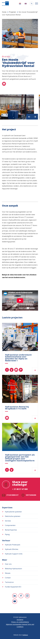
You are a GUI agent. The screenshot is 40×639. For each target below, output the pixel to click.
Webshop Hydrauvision (13, 569)
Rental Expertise (11, 530)
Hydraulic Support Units (13, 554)
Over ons (8, 564)
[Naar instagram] (27, 595)
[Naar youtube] (14, 601)
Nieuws (7, 573)
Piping (7, 534)
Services (8, 521)
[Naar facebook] (21, 595)
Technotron (9, 582)
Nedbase (25, 635)
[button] (29, 117)
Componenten (10, 525)
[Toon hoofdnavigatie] (36, 3)
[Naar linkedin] (14, 595)
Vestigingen (31, 495)
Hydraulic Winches (11, 549)
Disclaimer (20, 620)
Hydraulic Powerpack (12, 545)
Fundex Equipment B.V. (13, 587)
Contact (8, 578)
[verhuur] (4, 84)
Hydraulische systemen (13, 512)
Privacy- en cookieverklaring (20, 622)
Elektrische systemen (12, 516)
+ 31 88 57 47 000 (20, 489)
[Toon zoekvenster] (32, 4)
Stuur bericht (12, 495)
